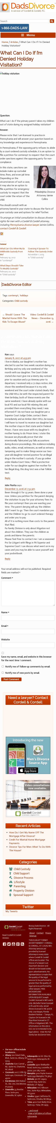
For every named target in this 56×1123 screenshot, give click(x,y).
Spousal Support (23, 895)
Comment (7, 577)
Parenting (20, 886)
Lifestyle (19, 882)
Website (5, 639)
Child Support (21, 873)
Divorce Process (23, 877)
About (32, 933)
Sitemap (32, 936)
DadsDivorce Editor (17, 284)
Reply (7, 478)
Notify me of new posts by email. (22, 672)
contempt (13, 295)
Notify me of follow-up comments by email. (27, 666)
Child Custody (22, 869)
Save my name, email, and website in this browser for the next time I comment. (26, 658)
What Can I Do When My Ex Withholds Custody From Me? (12, 251)
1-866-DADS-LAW (14, 28)
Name (5, 612)
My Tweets (11, 911)
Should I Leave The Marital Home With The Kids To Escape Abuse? (14, 318)
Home (5, 42)
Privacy (48, 933)
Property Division (23, 890)
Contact (40, 933)
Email (4, 626)
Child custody (21, 300)
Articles (14, 42)
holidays (24, 295)
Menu (29, 35)
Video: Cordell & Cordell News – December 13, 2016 (42, 318)
